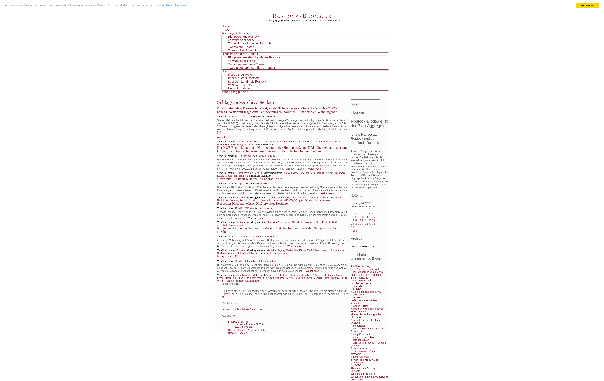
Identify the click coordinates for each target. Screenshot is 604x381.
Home (226, 26)
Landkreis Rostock (246, 275)
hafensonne (357, 297)
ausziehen (301, 275)
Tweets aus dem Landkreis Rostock (252, 67)
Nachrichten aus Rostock (249, 141)
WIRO (228, 144)
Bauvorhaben (290, 141)
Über (225, 71)
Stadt (326, 277)
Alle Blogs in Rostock (236, 33)
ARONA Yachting (360, 266)
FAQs (225, 29)
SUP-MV (356, 365)
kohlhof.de (356, 303)
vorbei (220, 280)
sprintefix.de (357, 362)
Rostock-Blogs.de (302, 15)
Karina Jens (292, 250)
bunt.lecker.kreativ (361, 283)
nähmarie (356, 317)
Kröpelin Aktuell (359, 306)
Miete (253, 277)
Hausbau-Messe (275, 222)
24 (352, 224)
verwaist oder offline (241, 40)
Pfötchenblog (358, 325)
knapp (339, 275)
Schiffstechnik (263, 200)
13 (363, 217)
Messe (287, 222)
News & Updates (239, 88)
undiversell (357, 371)
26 (359, 224)
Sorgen (318, 277)
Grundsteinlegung (276, 250)
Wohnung (229, 280)
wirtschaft (222, 225)
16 (373, 217)
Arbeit (281, 275)
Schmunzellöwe (360, 357)
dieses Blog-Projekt (241, 74)
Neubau (316, 141)
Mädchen (229, 277)
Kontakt (226, 294)
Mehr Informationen (177, 5)
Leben (220, 277)
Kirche (302, 250)
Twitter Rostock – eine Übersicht (250, 43)
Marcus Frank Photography (366, 314)
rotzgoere (356, 354)
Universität (277, 200)
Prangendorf (281, 277)
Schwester (309, 277)
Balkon (316, 275)
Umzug (343, 277)
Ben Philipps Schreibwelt (265, 261)
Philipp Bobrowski (361, 334)
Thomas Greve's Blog (363, 368)
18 (356, 220)
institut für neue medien (364, 300)
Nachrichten (305, 141)
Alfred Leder (273, 197)
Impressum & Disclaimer (235, 309)
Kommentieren (323, 200)
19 (359, 220)
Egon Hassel (287, 197)
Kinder (307, 172)
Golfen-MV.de (358, 294)
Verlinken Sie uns (240, 85)
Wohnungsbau (240, 144)
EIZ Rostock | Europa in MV (366, 291)
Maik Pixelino (358, 311)
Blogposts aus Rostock (243, 36)
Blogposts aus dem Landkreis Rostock (254, 57)
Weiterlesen (225, 137)
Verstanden (587, 5)
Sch (236, 175)
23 (373, 220)
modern (261, 277)
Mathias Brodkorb (332, 197)
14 (366, 217)
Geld (323, 275)
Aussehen (290, 275)
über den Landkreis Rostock (247, 81)
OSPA (317, 222)
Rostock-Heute (359, 348)
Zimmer (239, 280)
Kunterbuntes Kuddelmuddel (367, 308)
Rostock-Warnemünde (363, 351)
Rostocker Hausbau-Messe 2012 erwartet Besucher (253, 203)
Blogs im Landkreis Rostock (241, 53)
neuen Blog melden (235, 92)
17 (352, 220)
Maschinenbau (314, 197)
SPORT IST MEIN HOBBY (366, 359)
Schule (242, 175)
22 (370, 220)
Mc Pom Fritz (242, 277)
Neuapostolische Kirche (332, 250)
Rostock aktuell (224, 175)
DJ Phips (356, 289)
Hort (301, 172)
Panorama (326, 141)
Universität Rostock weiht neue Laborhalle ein (249, 179)
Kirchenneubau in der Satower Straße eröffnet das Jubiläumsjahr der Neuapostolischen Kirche (277, 230)
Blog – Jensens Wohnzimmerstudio (361, 279)
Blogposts (233, 321)
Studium (334, 277)
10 (352, 217)
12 (359, 217)
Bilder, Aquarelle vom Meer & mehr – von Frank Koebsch (367, 273)
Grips (330, 275)
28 (366, 224)
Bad (309, 275)
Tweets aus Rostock (242, 47)
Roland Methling (245, 253)
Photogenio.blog (360, 340)
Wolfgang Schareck (304, 200)
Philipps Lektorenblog (363, 337)
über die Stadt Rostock (243, 78)
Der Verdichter (359, 286)
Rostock (241, 197)
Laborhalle (300, 197)
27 (363, 224)
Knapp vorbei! (227, 256)
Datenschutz (257, 309)
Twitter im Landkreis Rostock (247, 64)
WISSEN (288, 200)
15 (370, 217)
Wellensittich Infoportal (363, 374)
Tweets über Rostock (242, 50)
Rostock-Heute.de (266, 116)
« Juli (354, 230)
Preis (290, 277)
